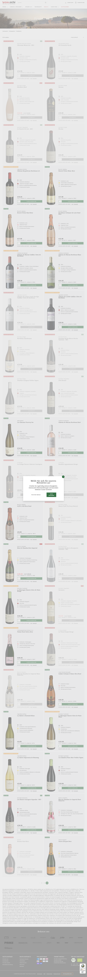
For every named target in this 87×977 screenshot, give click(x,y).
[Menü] (85, 964)
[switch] (83, 972)
